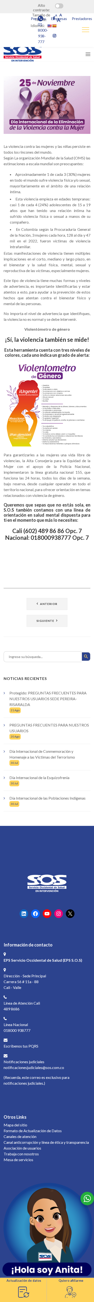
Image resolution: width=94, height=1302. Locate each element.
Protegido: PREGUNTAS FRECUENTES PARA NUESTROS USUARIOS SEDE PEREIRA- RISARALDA (48, 699)
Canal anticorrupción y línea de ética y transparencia (46, 1142)
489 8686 (12, 1009)
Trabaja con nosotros (21, 1153)
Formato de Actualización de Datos (33, 1130)
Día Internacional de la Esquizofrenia (39, 777)
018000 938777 (17, 1030)
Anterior (48, 604)
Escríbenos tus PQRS (21, 1046)
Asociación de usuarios (22, 1148)
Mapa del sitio (15, 1125)
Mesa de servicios (18, 1159)
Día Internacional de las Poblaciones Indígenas (47, 798)
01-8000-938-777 (43, 33)
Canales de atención (20, 1136)
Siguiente (45, 621)
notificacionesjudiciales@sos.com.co (34, 1067)
